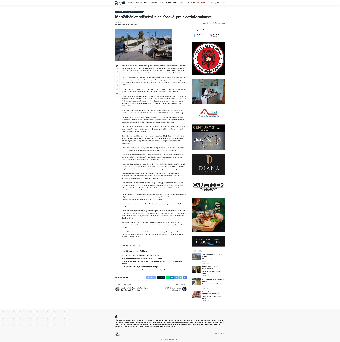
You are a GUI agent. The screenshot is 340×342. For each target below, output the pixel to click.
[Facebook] (200, 35)
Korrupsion (214, 258)
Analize (118, 11)
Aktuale (204, 258)
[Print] (215, 23)
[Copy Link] (213, 23)
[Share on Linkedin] (172, 277)
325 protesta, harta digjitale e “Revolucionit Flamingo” (141, 267)
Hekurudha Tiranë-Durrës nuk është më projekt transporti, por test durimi (147, 270)
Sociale (140, 11)
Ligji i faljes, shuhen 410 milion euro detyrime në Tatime (141, 255)
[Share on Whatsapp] (117, 81)
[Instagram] (217, 35)
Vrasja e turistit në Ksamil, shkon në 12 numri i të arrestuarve (143, 258)
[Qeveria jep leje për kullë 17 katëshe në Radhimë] (196, 256)
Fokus (208, 283)
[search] (215, 2)
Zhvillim (204, 298)
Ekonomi (209, 296)
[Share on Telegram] (117, 85)
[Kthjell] (120, 3)
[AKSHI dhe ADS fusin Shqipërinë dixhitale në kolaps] (196, 269)
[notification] (212, 3)
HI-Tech (209, 271)
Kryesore (220, 258)
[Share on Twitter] (210, 23)
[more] (208, 2)
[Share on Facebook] (207, 23)
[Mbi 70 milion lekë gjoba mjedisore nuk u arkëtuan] (196, 281)
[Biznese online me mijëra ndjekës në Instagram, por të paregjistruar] (196, 294)
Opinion (126, 11)
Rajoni (133, 11)
